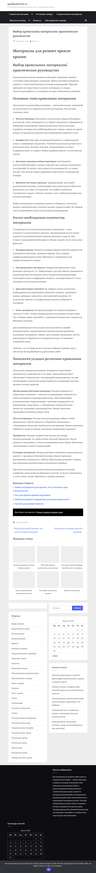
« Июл (54, 655)
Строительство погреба (22, 728)
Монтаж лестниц (17, 20)
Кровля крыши (22, 522)
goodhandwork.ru (17, 4)
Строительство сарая (21, 732)
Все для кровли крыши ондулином (32, 495)
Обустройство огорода (55, 20)
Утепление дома (19, 742)
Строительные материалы (69, 14)
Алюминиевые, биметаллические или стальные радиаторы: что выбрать (68, 701)
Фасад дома (16, 747)
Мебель (14, 643)
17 (54, 642)
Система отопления (20, 708)
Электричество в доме (21, 757)
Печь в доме (17, 693)
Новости (37, 20)
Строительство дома (19, 14)
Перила (15, 688)
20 (68, 642)
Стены (14, 713)
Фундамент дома (19, 752)
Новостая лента (18, 658)
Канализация (17, 633)
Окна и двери (17, 683)
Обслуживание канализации (25, 673)
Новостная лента (19, 668)
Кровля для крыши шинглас (29, 503)
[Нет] (93, 867)
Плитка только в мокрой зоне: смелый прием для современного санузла (68, 690)
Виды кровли (17, 623)
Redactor (35, 41)
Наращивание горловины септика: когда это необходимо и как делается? (67, 724)
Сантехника (17, 703)
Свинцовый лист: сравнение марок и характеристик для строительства (65, 713)
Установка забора (44, 14)
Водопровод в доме (20, 628)
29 (78, 646)
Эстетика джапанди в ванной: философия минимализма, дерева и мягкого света (68, 678)
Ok (49, 869)
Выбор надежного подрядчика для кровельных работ (42, 499)
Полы (14, 698)
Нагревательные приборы (23, 653)
